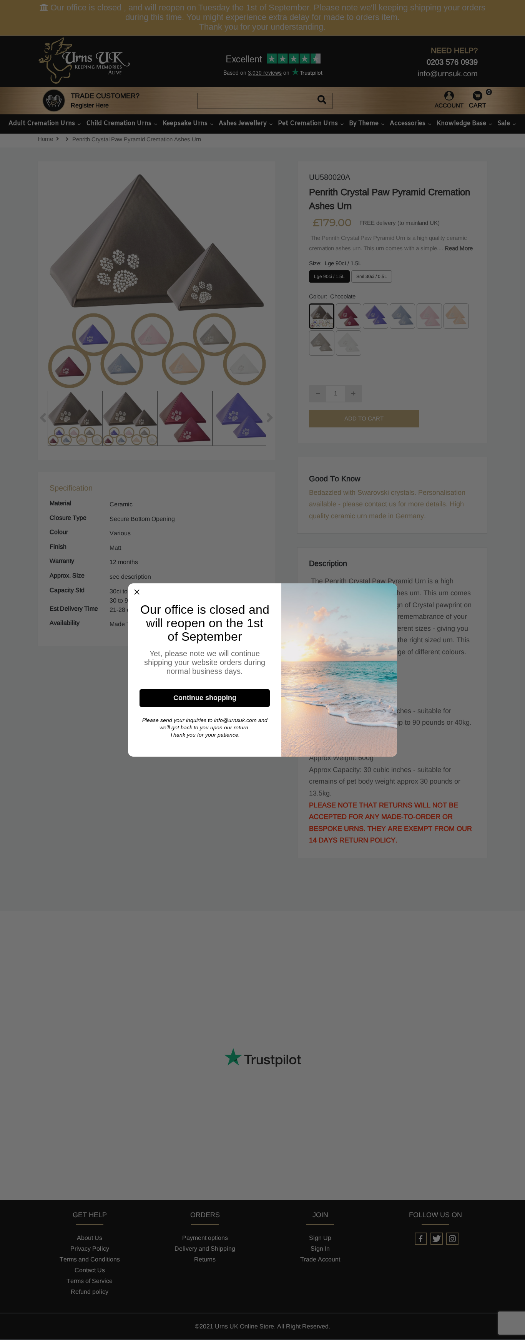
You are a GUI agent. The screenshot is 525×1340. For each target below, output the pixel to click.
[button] (137, 592)
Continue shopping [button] (204, 698)
